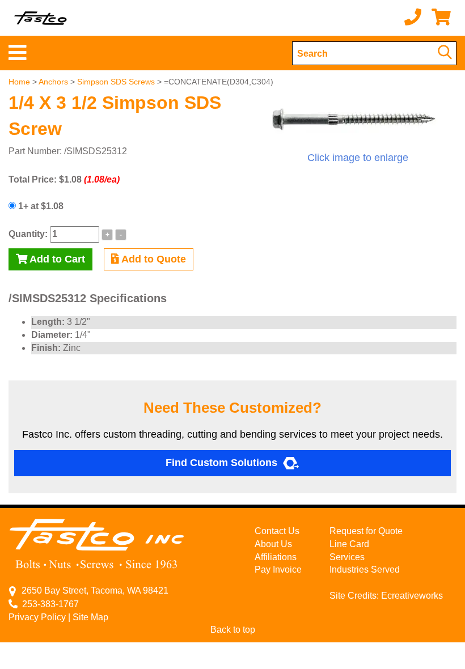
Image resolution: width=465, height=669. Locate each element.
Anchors (53, 81)
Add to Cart (56, 259)
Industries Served (364, 569)
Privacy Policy (37, 617)
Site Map (90, 617)
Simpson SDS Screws (116, 81)
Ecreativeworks (412, 595)
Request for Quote (366, 531)
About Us (273, 544)
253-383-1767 (48, 604)
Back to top (232, 629)
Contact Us (277, 531)
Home (19, 81)
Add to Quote (152, 259)
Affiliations (276, 557)
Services (347, 557)
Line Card (349, 544)
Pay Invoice (278, 569)
